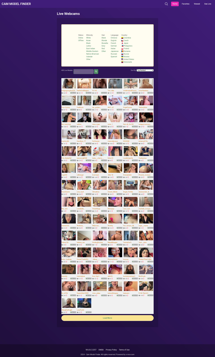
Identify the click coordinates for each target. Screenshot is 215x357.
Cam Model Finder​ (16, 3)
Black (88, 43)
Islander (89, 57)
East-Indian (90, 48)
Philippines (127, 46)
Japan (125, 43)
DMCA (101, 350)
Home (174, 4)
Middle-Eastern (92, 51)
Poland (126, 48)
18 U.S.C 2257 (90, 350)
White (88, 38)
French (113, 43)
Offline (81, 40)
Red (103, 48)
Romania (126, 51)
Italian (113, 48)
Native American (92, 54)
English (113, 40)
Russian (114, 54)
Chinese (114, 38)
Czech (126, 40)
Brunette (105, 43)
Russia (126, 54)
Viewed (197, 4)
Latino (88, 46)
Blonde (104, 40)
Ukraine (126, 57)
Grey (103, 46)
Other (88, 59)
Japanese (114, 51)
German (114, 46)
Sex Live (207, 4)
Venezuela (127, 62)
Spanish (114, 57)
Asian (88, 40)
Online (80, 38)
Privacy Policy (111, 350)
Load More (107, 318)
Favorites (185, 4)
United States (128, 59)
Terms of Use (124, 350)
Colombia (127, 38)
